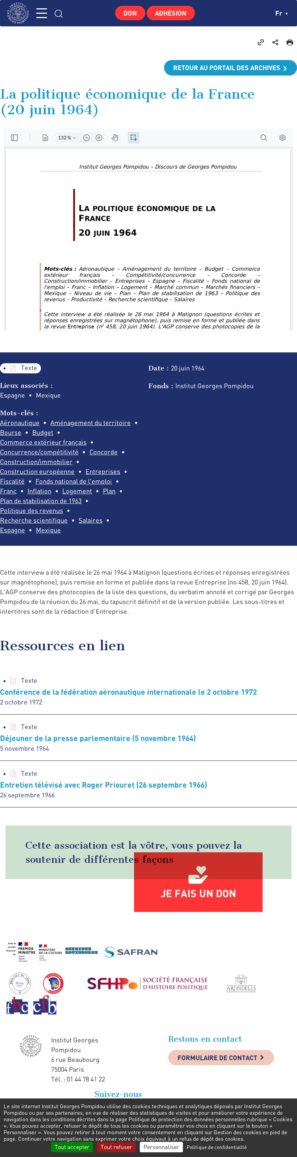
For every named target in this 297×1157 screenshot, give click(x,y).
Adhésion (171, 13)
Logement (77, 491)
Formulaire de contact (217, 1058)
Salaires (91, 520)
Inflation (39, 491)
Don (130, 13)
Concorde (103, 452)
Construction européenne (37, 471)
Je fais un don (198, 893)
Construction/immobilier (36, 462)
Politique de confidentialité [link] (217, 1147)
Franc (8, 491)
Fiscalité (12, 481)
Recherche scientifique (34, 520)
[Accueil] (20, 13)
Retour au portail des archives (226, 68)
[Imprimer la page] (290, 42)
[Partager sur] (275, 42)
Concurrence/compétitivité (39, 452)
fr (279, 13)
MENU (41, 13)
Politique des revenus (31, 510)
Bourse (10, 432)
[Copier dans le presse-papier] (261, 42)
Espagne (12, 530)
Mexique (48, 530)
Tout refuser (116, 1146)
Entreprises (102, 471)
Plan (109, 491)
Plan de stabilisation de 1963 (40, 501)
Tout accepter (72, 1146)
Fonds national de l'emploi (73, 481)
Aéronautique (19, 423)
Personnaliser (161, 1146)
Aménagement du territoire (90, 423)
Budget (42, 432)
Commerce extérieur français (43, 442)
